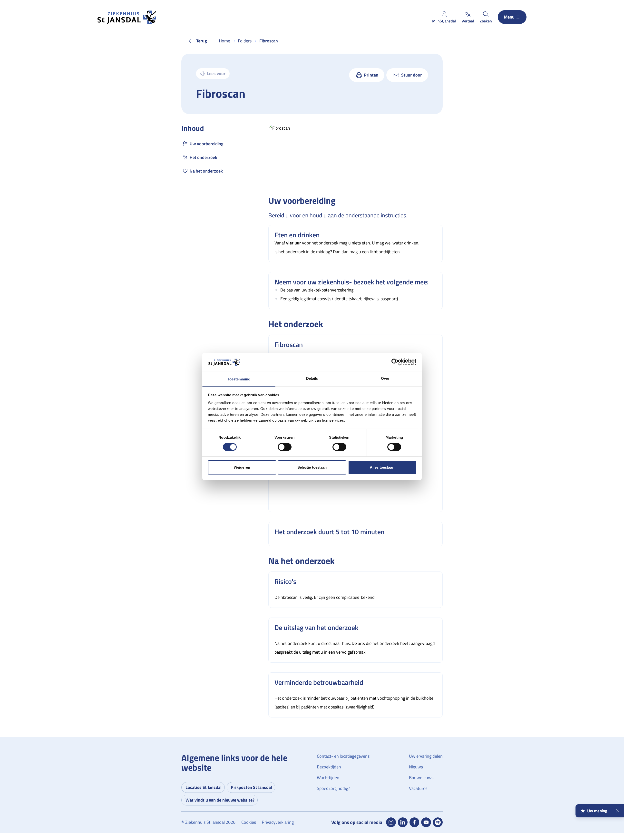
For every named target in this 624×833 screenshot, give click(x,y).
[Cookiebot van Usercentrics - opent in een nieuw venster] (395, 362)
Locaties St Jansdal (203, 787)
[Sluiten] (617, 810)
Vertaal (468, 21)
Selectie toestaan (312, 467)
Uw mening (597, 811)
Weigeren (242, 467)
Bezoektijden (329, 767)
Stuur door (411, 75)
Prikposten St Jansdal (251, 787)
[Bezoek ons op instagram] (391, 822)
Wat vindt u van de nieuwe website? (219, 800)
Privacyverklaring (278, 822)
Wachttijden (328, 777)
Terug (201, 41)
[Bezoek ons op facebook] (414, 822)
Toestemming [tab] (238, 379)
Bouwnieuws (421, 777)
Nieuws (416, 767)
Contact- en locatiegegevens (343, 756)
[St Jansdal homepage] (127, 17)
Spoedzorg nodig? (333, 788)
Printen (371, 75)
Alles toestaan (382, 467)
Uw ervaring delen (426, 756)
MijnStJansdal (444, 21)
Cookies (248, 822)
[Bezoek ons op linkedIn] (403, 822)
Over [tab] (385, 378)
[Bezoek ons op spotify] (438, 822)
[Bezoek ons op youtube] (426, 822)
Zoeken (486, 21)
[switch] (285, 447)
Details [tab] (312, 378)
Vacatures (418, 788)
